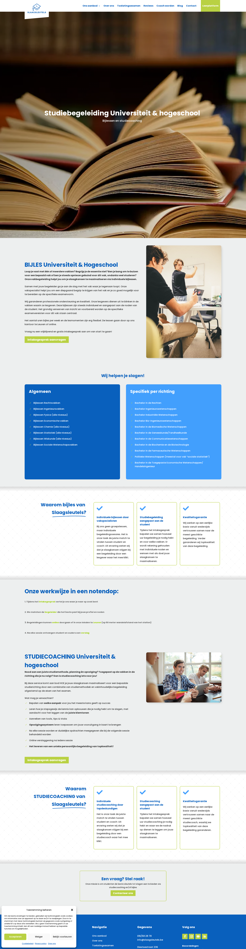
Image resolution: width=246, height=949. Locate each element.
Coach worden (165, 5)
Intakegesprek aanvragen (46, 340)
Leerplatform (210, 5)
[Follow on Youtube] (198, 936)
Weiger (39, 936)
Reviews (148, 5)
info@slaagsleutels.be (150, 939)
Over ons (52, 943)
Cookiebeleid (27, 943)
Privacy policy (41, 943)
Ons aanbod (90, 5)
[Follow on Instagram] (191, 936)
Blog (180, 5)
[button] (72, 909)
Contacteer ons (123, 893)
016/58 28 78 (144, 936)
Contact (191, 5)
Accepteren (15, 936)
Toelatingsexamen (128, 5)
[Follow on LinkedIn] (204, 936)
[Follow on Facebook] (185, 936)
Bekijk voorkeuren (62, 936)
